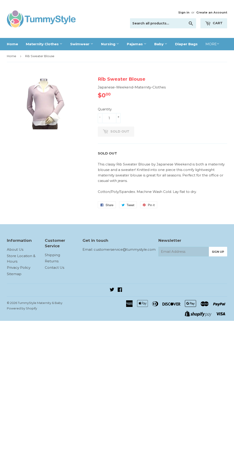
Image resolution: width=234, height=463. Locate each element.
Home (12, 44)
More (211, 44)
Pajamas (135, 44)
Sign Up (218, 251)
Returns (51, 261)
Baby (159, 44)
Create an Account (211, 12)
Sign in (183, 12)
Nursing (108, 44)
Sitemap (14, 274)
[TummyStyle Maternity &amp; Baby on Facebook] (119, 290)
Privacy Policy (18, 267)
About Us (15, 249)
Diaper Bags (186, 44)
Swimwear (80, 44)
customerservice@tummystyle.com (125, 249)
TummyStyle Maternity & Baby (40, 303)
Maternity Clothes (43, 44)
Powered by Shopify (22, 308)
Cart (217, 23)
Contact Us (54, 267)
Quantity (105, 109)
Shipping (52, 255)
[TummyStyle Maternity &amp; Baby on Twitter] (112, 290)
